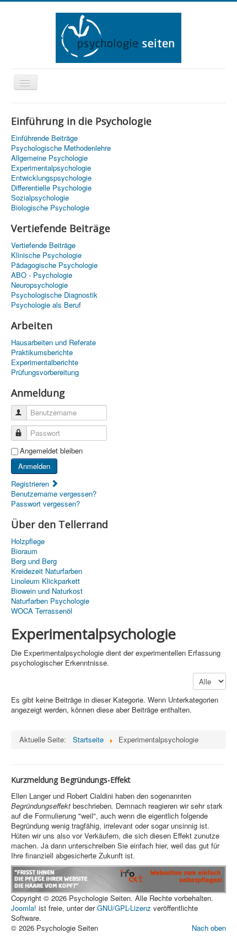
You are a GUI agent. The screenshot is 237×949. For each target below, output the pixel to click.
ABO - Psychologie (41, 275)
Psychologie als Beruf (46, 305)
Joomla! (23, 908)
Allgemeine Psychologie (49, 158)
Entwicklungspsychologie (51, 178)
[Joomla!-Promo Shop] (118, 878)
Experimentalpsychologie (51, 168)
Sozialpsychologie (40, 198)
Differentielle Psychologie (51, 188)
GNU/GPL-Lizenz (124, 908)
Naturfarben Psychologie (50, 601)
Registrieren (31, 483)
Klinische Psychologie (46, 255)
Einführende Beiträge (44, 138)
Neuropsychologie (39, 285)
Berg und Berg (34, 561)
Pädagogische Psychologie (54, 265)
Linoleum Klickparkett (45, 581)
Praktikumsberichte (42, 352)
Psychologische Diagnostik (54, 295)
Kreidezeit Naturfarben (46, 571)
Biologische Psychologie (50, 208)
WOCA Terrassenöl (41, 611)
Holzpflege (28, 541)
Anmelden (34, 466)
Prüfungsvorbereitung (45, 372)
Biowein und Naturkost (47, 591)
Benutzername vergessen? (53, 493)
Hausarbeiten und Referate (53, 342)
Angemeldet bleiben (51, 451)
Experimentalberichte (44, 362)
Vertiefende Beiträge (43, 245)
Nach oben (209, 927)
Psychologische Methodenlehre (61, 148)
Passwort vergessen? (45, 503)
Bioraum (24, 551)
